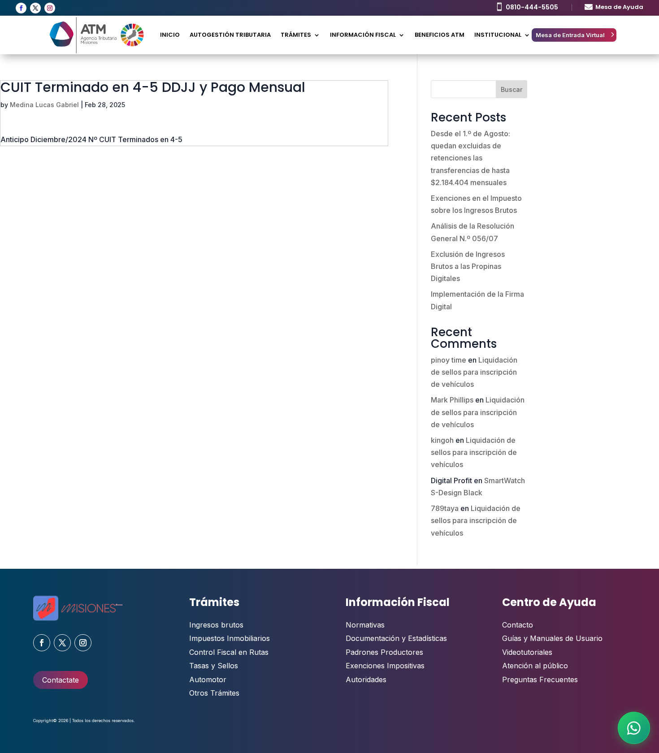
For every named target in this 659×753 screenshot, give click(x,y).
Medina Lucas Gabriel (44, 104)
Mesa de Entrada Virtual (570, 35)
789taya (445, 508)
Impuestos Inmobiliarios (229, 638)
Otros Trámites (214, 692)
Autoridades (366, 679)
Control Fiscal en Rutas (229, 652)
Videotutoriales (527, 652)
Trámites (296, 34)
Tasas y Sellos (213, 665)
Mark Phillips (452, 399)
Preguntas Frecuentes (540, 679)
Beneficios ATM (439, 34)
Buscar (511, 89)
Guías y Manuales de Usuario (552, 638)
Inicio (170, 34)
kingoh (442, 440)
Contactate (60, 679)
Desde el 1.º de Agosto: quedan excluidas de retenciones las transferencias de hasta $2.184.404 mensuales (470, 158)
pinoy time (448, 359)
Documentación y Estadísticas (396, 638)
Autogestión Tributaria (230, 34)
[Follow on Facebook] (21, 8)
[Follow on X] (35, 8)
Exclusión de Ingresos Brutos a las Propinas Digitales (468, 266)
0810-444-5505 (532, 7)
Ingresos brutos (216, 624)
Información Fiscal (363, 34)
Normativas (365, 624)
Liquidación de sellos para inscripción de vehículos (474, 372)
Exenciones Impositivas (385, 665)
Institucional (497, 34)
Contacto (517, 624)
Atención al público (535, 665)
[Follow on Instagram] (49, 8)
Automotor (207, 679)
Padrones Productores (384, 652)
